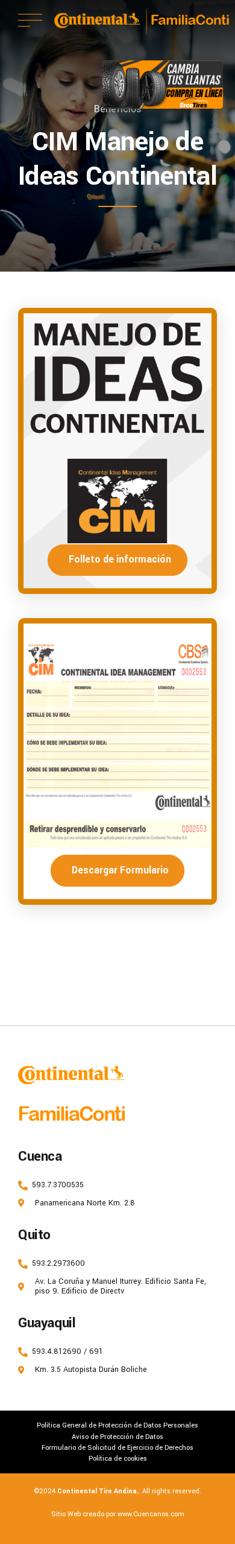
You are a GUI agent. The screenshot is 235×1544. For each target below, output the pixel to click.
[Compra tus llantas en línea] (162, 84)
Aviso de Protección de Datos (117, 1436)
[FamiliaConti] (72, 1114)
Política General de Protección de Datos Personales (117, 1425)
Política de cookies (118, 1458)
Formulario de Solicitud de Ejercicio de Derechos (117, 1447)
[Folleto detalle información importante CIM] (117, 451)
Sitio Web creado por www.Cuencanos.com (117, 1514)
